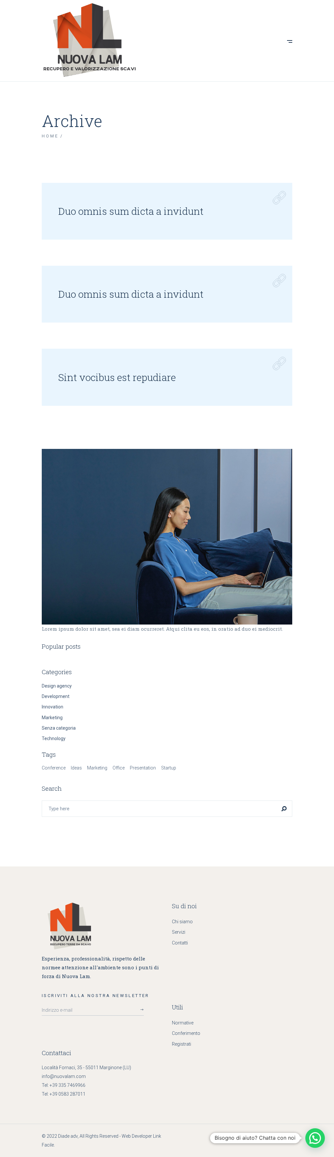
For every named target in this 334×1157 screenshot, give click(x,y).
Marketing (52, 717)
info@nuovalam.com (64, 1076)
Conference (54, 767)
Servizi (178, 932)
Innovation (52, 706)
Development (55, 696)
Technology (54, 738)
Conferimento (186, 1033)
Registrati (181, 1044)
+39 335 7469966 (67, 1085)
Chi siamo (182, 921)
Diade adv (68, 1136)
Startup (168, 767)
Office (119, 767)
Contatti (180, 942)
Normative (182, 1022)
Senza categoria (59, 728)
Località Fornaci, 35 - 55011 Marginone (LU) (86, 1067)
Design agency (57, 686)
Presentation (143, 767)
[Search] (284, 808)
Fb (286, 1136)
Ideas (76, 767)
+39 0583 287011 (67, 1094)
